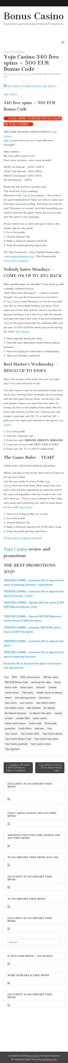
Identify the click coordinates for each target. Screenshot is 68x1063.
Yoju (49, 728)
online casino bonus (15, 723)
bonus (57, 682)
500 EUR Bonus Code (16, 682)
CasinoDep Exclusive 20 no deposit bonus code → (51, 768)
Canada (52, 687)
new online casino (14, 708)
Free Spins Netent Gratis (17, 73)
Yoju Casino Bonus (52, 734)
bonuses (40, 687)
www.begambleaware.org (18, 256)
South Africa (24, 728)
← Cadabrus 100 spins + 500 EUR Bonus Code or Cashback (18, 768)
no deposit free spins (40, 713)
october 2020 (23, 718)
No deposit (49, 708)
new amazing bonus (25, 698)
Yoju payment (12, 749)
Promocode (51, 723)
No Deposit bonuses (15, 713)
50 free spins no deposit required (23, 538)
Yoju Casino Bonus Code (18, 739)
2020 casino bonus (30, 677)
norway (58, 713)
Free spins (27, 692)
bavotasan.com (49, 1059)
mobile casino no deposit (49, 692)
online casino (40, 718)
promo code (35, 723)
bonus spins (26, 687)
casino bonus (12, 692)
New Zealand (33, 708)
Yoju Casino (10, 94)
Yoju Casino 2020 (30, 734)
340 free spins (50, 677)
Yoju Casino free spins (46, 739)
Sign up (8, 140)
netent (8, 698)
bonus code (11, 687)
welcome (39, 728)
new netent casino (45, 703)
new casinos (26, 703)
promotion (10, 728)
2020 (14, 677)
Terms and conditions (16, 260)
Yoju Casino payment (16, 744)
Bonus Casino (34, 16)
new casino (11, 703)
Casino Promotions (14, 52)
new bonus (44, 698)
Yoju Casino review (40, 744)
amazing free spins (41, 682)
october (9, 718)
